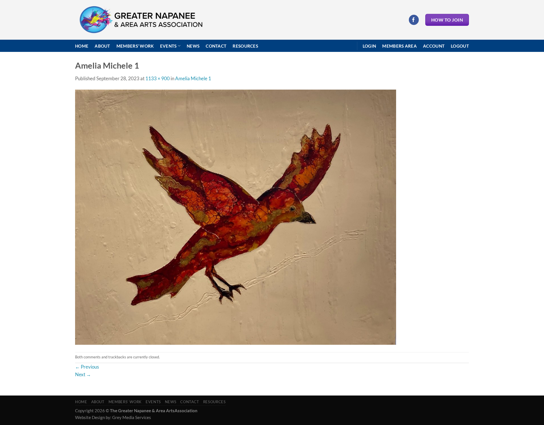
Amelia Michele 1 (193, 78)
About (102, 45)
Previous (87, 367)
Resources (245, 45)
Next (83, 374)
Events (168, 45)
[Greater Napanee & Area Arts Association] (140, 20)
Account (434, 45)
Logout (460, 45)
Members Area (399, 45)
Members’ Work (135, 45)
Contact (216, 45)
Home (81, 45)
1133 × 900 (157, 78)
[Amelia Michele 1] (235, 217)
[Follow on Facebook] (414, 20)
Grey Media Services (131, 417)
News (193, 45)
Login (369, 45)
